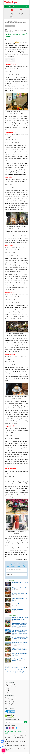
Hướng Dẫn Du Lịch (18, 670)
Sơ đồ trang (7, 693)
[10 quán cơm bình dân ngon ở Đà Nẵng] (8, 600)
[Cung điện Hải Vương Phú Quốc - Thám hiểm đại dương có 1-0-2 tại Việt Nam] (8, 649)
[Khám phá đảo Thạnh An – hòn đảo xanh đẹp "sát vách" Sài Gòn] (8, 619)
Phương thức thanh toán (10, 698)
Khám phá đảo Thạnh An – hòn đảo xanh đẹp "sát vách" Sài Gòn (20, 618)
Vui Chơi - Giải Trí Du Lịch (11, 672)
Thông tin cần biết (9, 682)
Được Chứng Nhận (9, 708)
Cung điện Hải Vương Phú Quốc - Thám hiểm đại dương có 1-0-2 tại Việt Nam (19, 649)
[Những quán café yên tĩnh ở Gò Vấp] (8, 589)
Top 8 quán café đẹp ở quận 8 (19, 604)
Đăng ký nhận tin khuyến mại (12, 719)
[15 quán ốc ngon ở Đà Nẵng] (8, 611)
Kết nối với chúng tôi (10, 725)
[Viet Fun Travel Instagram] (9, 728)
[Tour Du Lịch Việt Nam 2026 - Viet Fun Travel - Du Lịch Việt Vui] (11, 2)
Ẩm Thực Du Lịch (15, 30)
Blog (10, 30)
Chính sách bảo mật (9, 702)
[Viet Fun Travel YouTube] (12, 728)
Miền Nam (7, 674)
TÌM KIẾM (10, 26)
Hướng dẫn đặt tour (9, 700)
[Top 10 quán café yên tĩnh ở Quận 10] (8, 594)
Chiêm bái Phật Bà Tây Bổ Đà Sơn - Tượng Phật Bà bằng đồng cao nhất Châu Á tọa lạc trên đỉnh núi (19, 631)
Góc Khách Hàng (9, 695)
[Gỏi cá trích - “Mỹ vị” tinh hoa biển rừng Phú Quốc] (8, 655)
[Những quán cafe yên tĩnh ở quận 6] (8, 584)
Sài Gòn (24, 667)
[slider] (18, 42)
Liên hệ (6, 706)
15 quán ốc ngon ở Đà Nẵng (18, 609)
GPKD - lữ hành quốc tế (10, 687)
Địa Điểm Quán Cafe (22, 672)
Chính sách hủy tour (9, 704)
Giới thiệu (7, 689)
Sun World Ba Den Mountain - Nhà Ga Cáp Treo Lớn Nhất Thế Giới (19, 637)
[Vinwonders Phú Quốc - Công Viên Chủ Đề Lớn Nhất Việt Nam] (8, 644)
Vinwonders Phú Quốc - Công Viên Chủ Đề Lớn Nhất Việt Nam (19, 643)
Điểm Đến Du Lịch (18, 667)
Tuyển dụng (7, 691)
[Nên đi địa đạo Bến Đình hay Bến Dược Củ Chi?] (8, 660)
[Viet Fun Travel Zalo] (15, 728)
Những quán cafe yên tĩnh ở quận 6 (20, 582)
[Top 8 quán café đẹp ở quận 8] (8, 605)
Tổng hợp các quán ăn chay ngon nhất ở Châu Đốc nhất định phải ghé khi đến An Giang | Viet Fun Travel (19, 625)
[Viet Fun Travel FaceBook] (6, 728)
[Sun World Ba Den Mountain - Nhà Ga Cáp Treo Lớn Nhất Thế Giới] (8, 638)
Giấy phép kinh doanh (10, 685)
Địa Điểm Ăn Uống (9, 670)
